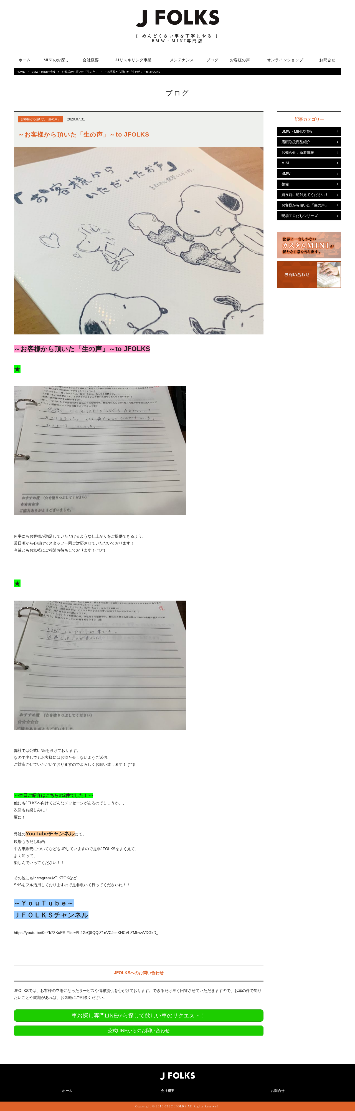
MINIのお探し (56, 60)
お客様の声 (240, 60)
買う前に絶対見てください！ (305, 195)
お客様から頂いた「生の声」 (80, 71)
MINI (285, 163)
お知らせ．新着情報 (298, 152)
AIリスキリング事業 (133, 60)
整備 (285, 184)
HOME (21, 71)
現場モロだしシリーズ (300, 216)
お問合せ (327, 60)
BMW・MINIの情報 (43, 71)
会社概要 (91, 60)
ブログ (212, 60)
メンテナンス (182, 60)
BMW (286, 174)
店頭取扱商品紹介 (296, 142)
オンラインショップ (285, 60)
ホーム (25, 60)
